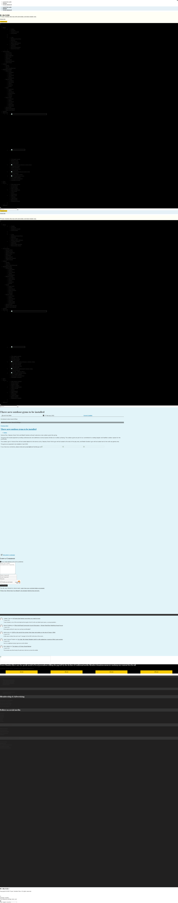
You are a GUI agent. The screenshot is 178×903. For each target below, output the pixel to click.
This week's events (15, 159)
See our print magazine (4, 706)
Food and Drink (14, 170)
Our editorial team (3, 730)
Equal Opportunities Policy (5, 747)
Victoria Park (8, 107)
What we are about (4, 728)
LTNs (12, 37)
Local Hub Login (7, 2)
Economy (13, 30)
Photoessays (14, 194)
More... (4, 183)
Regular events (14, 160)
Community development (17, 178)
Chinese (10, 96)
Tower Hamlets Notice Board (9, 680)
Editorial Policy (3, 743)
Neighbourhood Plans (16, 38)
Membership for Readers (5, 701)
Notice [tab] (5, 432)
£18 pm (156, 672)
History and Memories (11, 68)
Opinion (5, 111)
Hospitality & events (15, 180)
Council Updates (88, 415)
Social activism (14, 185)
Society (7, 65)
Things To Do (9, 54)
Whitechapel (8, 71)
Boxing (10, 86)
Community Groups (15, 166)
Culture (5, 64)
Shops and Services (15, 169)
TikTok (1, 718)
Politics (12, 29)
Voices (12, 192)
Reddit (1, 719)
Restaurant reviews (10, 61)
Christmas (8, 58)
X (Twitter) (2, 715)
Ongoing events (14, 163)
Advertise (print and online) (5, 704)
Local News (11, 72)
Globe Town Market (10, 110)
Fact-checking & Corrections (6, 744)
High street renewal (15, 184)
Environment (14, 33)
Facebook (2, 713)
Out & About (6, 51)
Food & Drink (8, 52)
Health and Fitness (15, 167)
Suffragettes (11, 105)
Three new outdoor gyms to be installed (18, 429)
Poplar (7, 87)
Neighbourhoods (7, 69)
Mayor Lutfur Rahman (16, 43)
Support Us (3, 21)
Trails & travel (9, 62)
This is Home (14, 191)
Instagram (2, 716)
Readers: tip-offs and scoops (9, 692)
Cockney (10, 103)
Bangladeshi (11, 77)
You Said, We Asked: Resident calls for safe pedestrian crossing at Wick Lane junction (40, 639)
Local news (10, 89)
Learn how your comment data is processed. (32, 588)
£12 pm (111, 672)
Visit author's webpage (9, 555)
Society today (14, 187)
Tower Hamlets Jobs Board (8, 682)
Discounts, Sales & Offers (17, 174)
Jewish (10, 76)
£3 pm (21, 672)
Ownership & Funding (4, 731)
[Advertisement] (41, 602)
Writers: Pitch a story (7, 693)
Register (5, 3)
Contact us (2, 734)
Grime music (11, 104)
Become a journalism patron (5, 703)
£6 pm (66, 672)
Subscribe (2, 19)
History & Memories (15, 189)
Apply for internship (4, 733)
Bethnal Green (9, 79)
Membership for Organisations (6, 700)
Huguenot (10, 84)
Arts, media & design (16, 177)
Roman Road (8, 97)
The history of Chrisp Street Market (21, 646)
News (4, 27)
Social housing (11, 93)
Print (4, 181)
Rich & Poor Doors (15, 48)
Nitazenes (13, 45)
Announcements (14, 173)
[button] (3, 426)
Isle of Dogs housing (16, 47)
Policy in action (14, 188)
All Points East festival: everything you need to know (26, 618)
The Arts (7, 66)
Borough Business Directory (8, 683)
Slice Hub (5, 112)
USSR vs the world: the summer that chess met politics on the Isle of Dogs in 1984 (33, 632)
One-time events (15, 162)
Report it (5, 205)
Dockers (10, 94)
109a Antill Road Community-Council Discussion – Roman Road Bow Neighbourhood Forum (38, 625)
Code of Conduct (3, 741)
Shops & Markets (9, 55)
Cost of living (14, 41)
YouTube (2, 721)
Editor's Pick (8, 57)
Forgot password (7, 4)
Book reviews (9, 59)
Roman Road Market (10, 108)
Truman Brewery (15, 44)
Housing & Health (15, 31)
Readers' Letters (6, 684)
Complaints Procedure (4, 746)
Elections (13, 40)
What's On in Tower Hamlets (8, 679)
